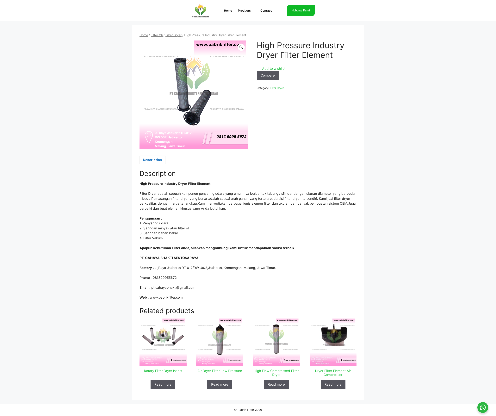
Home (228, 10)
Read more (162, 384)
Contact (266, 10)
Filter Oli (157, 35)
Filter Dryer (173, 35)
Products (244, 10)
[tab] (152, 160)
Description (152, 160)
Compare (268, 75)
